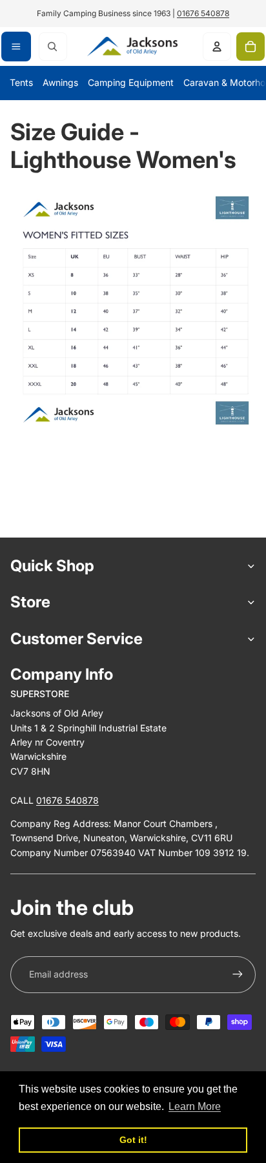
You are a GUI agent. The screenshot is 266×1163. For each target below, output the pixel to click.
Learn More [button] (195, 1106)
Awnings (60, 82)
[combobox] (53, 46)
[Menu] (16, 46)
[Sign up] (237, 974)
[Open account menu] (217, 46)
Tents (21, 82)
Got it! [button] (133, 1140)
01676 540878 (203, 13)
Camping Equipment (131, 82)
